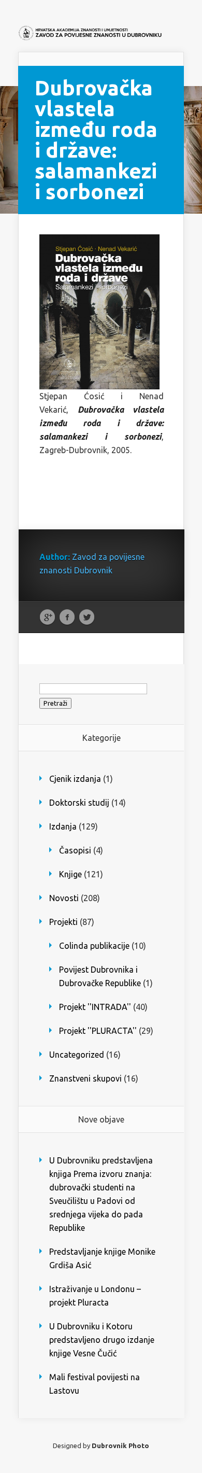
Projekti (63, 922)
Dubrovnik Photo (120, 1445)
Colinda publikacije (94, 945)
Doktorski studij (79, 802)
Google (47, 617)
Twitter (87, 617)
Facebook (67, 617)
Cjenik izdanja (75, 778)
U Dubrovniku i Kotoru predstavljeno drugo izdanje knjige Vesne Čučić (101, 1340)
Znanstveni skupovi (85, 1078)
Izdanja (63, 826)
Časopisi (75, 850)
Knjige (70, 874)
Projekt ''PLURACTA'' (98, 1030)
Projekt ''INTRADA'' (95, 1007)
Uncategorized (76, 1054)
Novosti (64, 898)
